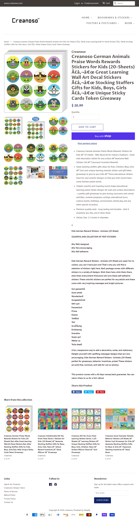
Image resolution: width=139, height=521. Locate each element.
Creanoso (69, 510)
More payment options (87, 143)
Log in (77, 3)
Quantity (75, 112)
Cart (108, 3)
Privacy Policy (10, 498)
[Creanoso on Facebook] (50, 485)
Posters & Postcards (102, 23)
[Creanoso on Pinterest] (55, 485)
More (129, 23)
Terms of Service (10, 491)
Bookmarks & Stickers (114, 17)
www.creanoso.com (13, 3)
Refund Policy (9, 495)
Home (86, 17)
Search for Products (12, 484)
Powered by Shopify (82, 510)
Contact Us (8, 502)
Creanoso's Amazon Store (14, 488)
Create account (91, 3)
